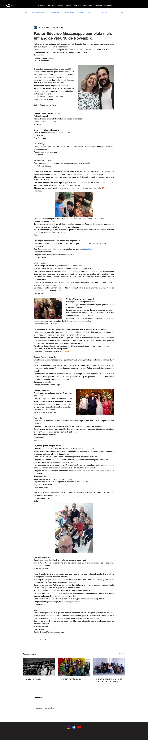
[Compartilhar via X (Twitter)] (40, 639)
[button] (41, 5)
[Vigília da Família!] (39, 666)
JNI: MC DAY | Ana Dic (71, 679)
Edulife (81, 13)
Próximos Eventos (38, 13)
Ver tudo (122, 654)
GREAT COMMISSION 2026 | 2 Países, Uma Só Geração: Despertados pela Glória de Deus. (109, 680)
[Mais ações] (112, 27)
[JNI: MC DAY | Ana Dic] (74, 667)
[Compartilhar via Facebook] (35, 639)
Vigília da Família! (34, 679)
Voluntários (69, 13)
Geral (25, 13)
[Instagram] (69, 727)
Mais (102, 13)
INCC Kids (92, 13)
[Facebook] (74, 727)
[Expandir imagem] (64, 204)
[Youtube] (79, 727)
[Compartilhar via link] (46, 639)
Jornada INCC (55, 13)
